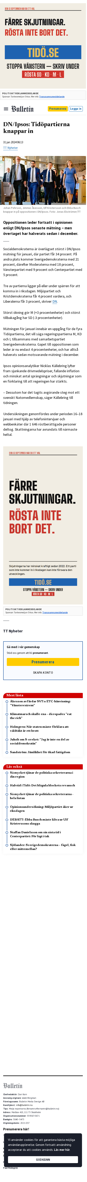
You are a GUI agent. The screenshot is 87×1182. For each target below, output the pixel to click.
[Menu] (6, 109)
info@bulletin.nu (24, 1105)
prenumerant (40, 653)
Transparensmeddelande (52, 96)
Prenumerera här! (16, 1129)
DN (54, 301)
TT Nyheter (10, 148)
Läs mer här (62, 1150)
